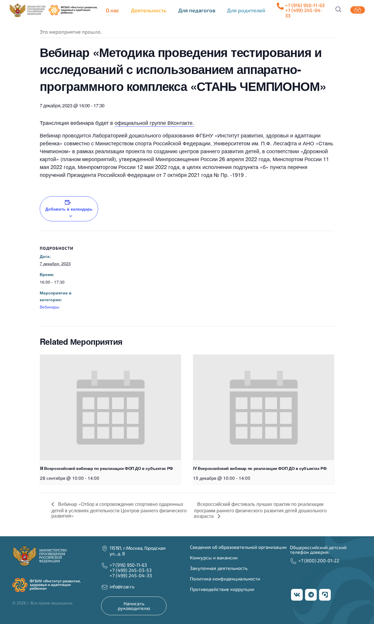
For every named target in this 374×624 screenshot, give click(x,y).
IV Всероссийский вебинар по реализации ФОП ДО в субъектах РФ (259, 468)
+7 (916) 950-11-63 (305, 5)
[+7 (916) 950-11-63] (280, 6)
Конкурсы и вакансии (214, 557)
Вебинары (49, 307)
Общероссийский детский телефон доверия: (318, 549)
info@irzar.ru (122, 586)
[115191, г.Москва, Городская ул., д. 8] (104, 548)
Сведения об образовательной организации (238, 547)
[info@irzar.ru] (104, 587)
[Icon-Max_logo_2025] (325, 595)
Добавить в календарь (69, 209)
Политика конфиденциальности (225, 578)
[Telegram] (311, 595)
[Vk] (297, 595)
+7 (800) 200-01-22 (318, 560)
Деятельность (149, 10)
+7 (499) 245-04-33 (131, 575)
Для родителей (246, 10)
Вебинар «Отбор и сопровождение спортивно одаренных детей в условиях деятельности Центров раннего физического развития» (119, 510)
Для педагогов (196, 10)
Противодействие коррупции (222, 589)
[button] (114, 10)
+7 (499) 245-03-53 (131, 570)
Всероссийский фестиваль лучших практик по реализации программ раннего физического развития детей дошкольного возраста (260, 510)
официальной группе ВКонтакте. (154, 122)
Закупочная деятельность (218, 568)
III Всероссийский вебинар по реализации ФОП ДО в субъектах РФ (106, 468)
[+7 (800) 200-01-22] (293, 561)
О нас (112, 10)
